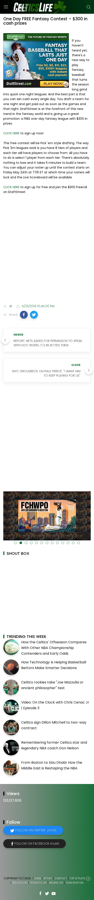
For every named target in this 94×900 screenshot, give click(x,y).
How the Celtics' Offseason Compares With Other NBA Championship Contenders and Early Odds (54, 648)
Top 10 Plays (77, 878)
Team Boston (74, 883)
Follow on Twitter (35, 830)
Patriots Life (38, 883)
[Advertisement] (47, 250)
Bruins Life (56, 883)
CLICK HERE (11, 133)
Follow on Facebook (36, 843)
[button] (24, 315)
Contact (60, 878)
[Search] (88, 7)
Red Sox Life (20, 883)
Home (37, 878)
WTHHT (47, 878)
